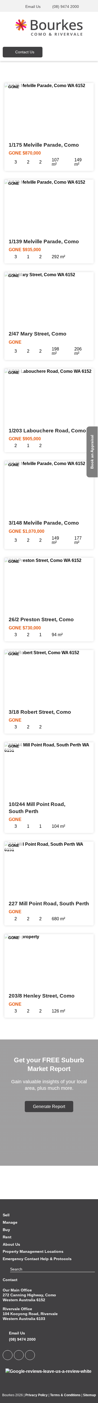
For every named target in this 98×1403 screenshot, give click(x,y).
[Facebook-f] (19, 1355)
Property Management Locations (33, 1251)
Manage (10, 1222)
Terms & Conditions (65, 1395)
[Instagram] (30, 1355)
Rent (7, 1237)
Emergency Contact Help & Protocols (37, 1259)
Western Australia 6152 (24, 1300)
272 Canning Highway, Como (29, 1295)
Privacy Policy (36, 1395)
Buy (6, 1229)
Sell (6, 1215)
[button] (79, 52)
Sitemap (89, 1395)
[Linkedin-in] (8, 1355)
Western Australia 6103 (24, 1318)
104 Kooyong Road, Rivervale (30, 1314)
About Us (11, 1244)
